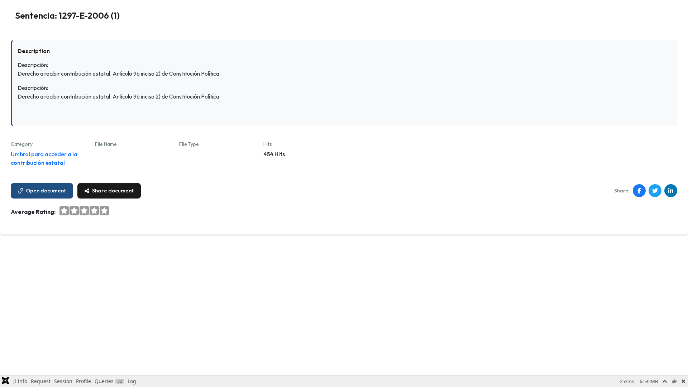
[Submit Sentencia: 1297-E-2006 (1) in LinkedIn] (670, 190)
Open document (46, 190)
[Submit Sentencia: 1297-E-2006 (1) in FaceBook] (639, 190)
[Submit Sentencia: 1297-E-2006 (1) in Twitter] (655, 190)
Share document (113, 190)
